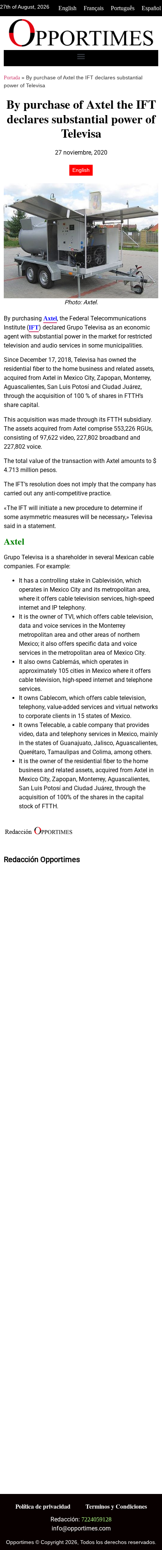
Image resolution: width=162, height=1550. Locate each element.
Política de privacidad (42, 1506)
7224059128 (96, 1519)
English (67, 8)
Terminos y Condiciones (116, 1506)
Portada (12, 77)
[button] (81, 56)
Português (122, 8)
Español (151, 8)
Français (94, 8)
